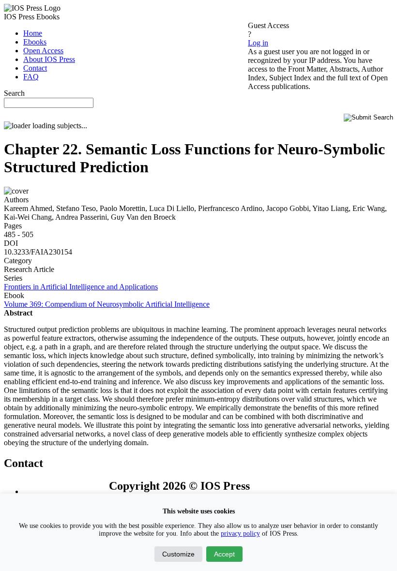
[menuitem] (32, 33)
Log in (258, 43)
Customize (178, 554)
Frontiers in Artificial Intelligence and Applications (81, 287)
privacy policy (240, 533)
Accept (224, 554)
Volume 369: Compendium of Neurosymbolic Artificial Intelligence (107, 304)
